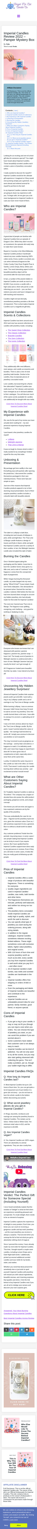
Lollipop (11, 439)
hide (15, 110)
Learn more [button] (13, 1520)
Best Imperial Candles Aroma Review (19, 1318)
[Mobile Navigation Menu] (19, 16)
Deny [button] (6, 1525)
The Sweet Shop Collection (19, 330)
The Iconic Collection (16, 341)
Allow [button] (19, 1525)
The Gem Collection (16, 338)
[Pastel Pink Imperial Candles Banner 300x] (19, 1407)
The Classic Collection (17, 333)
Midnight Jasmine (15, 442)
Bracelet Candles (15, 336)
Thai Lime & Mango (16, 445)
